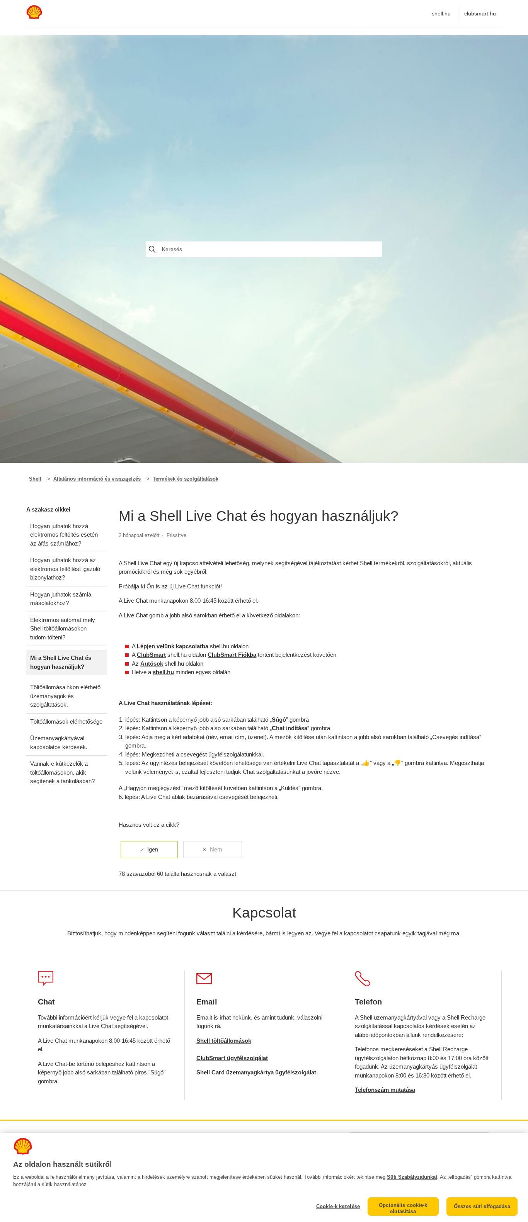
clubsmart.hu (480, 13)
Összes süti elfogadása (482, 1206)
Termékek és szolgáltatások (185, 479)
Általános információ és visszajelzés (97, 479)
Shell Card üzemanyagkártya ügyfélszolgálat (256, 1072)
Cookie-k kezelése (338, 1206)
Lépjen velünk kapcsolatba (172, 646)
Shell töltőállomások (223, 1040)
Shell (35, 479)
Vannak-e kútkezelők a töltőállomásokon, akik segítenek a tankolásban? (62, 772)
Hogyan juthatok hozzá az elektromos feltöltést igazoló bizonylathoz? (65, 569)
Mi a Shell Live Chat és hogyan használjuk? (60, 662)
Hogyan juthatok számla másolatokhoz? (60, 599)
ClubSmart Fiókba (232, 654)
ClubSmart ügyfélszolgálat (232, 1058)
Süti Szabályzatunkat (412, 1177)
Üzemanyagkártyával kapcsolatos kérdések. (58, 742)
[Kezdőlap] (34, 17)
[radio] (149, 849)
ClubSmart (151, 654)
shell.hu (441, 13)
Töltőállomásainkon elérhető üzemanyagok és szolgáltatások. (65, 696)
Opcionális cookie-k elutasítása (403, 1208)
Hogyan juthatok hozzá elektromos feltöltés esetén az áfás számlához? (64, 535)
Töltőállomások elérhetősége (66, 721)
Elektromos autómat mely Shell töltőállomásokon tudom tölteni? (62, 629)
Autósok (151, 663)
